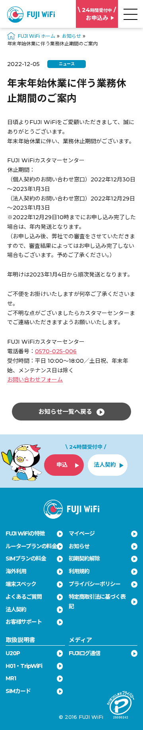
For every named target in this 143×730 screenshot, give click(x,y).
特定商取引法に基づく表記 (97, 601)
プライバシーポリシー (94, 584)
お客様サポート (24, 621)
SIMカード (18, 691)
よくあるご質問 (24, 596)
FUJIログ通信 (84, 653)
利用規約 (79, 571)
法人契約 (16, 609)
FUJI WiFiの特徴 (25, 533)
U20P (13, 653)
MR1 (11, 678)
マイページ (82, 533)
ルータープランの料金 (31, 546)
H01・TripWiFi (24, 666)
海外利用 (16, 571)
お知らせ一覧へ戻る (66, 411)
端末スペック (21, 584)
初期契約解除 (84, 558)
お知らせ (79, 546)
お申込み (97, 13)
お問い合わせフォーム (35, 379)
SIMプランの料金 (26, 558)
